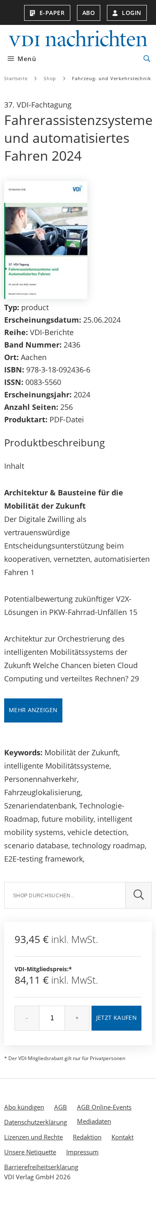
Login (131, 13)
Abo (88, 13)
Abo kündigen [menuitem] (24, 1107)
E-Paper (52, 13)
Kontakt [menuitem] (122, 1137)
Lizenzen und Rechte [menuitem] (33, 1137)
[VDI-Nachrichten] (78, 39)
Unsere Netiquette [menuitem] (30, 1152)
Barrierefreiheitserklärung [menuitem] (41, 1167)
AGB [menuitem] (60, 1107)
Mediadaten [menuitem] (94, 1121)
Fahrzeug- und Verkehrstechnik (111, 78)
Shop (50, 78)
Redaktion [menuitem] (87, 1137)
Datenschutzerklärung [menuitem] (35, 1122)
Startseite (16, 78)
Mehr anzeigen (33, 710)
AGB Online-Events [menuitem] (104, 1107)
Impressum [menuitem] (82, 1152)
